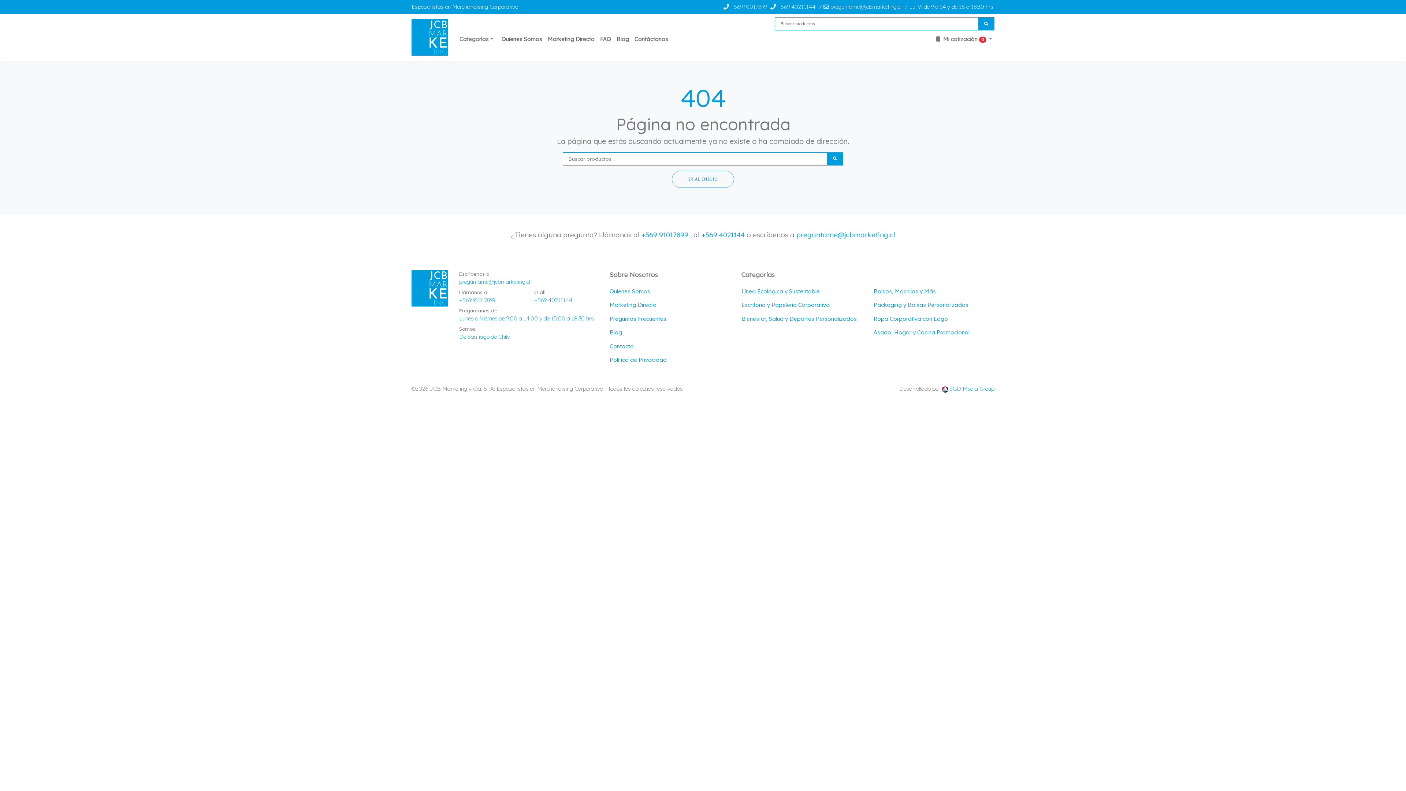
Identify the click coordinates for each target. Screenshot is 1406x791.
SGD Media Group (971, 388)
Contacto (622, 346)
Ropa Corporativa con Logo (911, 318)
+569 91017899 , (667, 234)
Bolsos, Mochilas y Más (905, 291)
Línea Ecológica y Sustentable (780, 291)
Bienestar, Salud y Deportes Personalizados (799, 318)
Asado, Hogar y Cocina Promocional (922, 332)
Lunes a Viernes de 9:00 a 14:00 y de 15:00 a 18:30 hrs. (527, 318)
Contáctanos (651, 39)
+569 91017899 (748, 6)
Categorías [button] (474, 39)
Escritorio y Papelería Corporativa (785, 304)
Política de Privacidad (638, 359)
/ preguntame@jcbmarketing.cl (860, 6)
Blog (623, 39)
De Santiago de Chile (484, 336)
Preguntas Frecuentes (638, 318)
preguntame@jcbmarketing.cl (845, 234)
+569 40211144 (795, 6)
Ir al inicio (703, 179)
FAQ (605, 39)
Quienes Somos (522, 39)
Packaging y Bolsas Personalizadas (921, 304)
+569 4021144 (723, 234)
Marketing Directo (571, 39)
